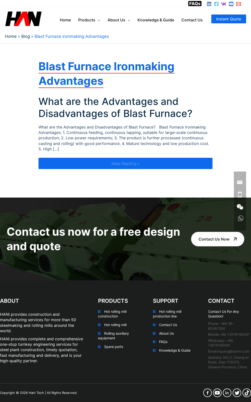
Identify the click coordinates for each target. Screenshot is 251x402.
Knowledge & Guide (174, 350)
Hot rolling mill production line (167, 313)
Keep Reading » (162, 163)
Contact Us (168, 325)
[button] (228, 18)
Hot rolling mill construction (112, 313)
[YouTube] (231, 4)
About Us (166, 333)
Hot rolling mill (115, 325)
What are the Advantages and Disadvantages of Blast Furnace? (115, 107)
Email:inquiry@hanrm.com (228, 351)
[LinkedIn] (209, 4)
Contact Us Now (214, 239)
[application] (97, 20)
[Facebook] (216, 4)
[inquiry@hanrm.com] (238, 4)
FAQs (195, 3)
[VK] (223, 4)
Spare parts (113, 347)
